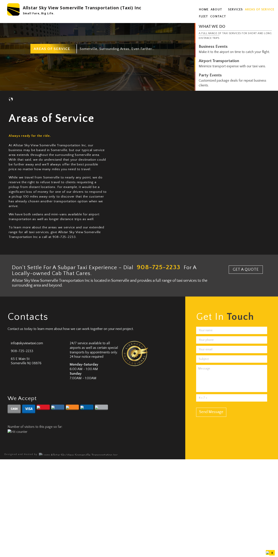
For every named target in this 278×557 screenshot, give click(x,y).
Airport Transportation (219, 61)
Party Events (210, 75)
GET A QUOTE (246, 269)
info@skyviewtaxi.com (27, 343)
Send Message (211, 412)
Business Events (213, 46)
